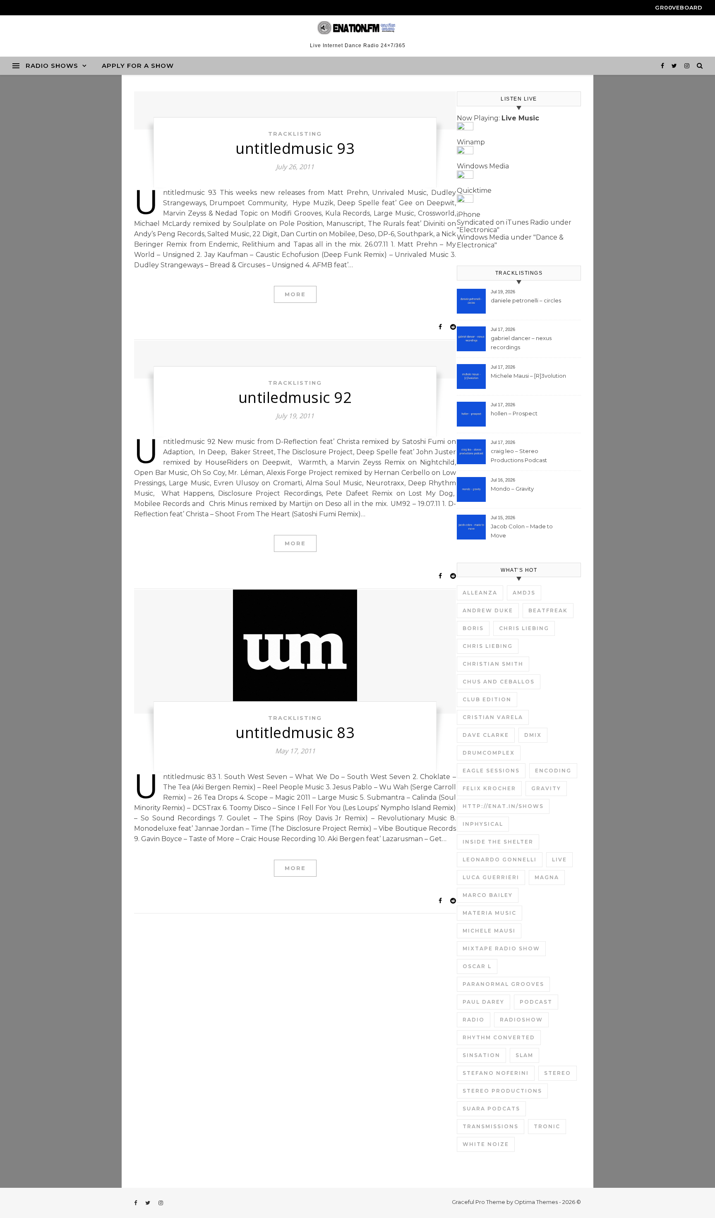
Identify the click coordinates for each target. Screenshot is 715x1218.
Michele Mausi (489, 931)
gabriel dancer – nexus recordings (521, 342)
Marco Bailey (488, 895)
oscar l (477, 966)
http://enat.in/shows (503, 806)
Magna (547, 877)
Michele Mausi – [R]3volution (528, 375)
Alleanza (480, 593)
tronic (547, 1126)
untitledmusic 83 (295, 732)
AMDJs (524, 593)
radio (474, 1020)
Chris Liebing (524, 628)
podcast (536, 1002)
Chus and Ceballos (499, 682)
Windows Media (483, 166)
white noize (486, 1144)
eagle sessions (491, 770)
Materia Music (489, 913)
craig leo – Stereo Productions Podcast (519, 455)
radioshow (521, 1020)
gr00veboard (679, 7)
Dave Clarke (486, 735)
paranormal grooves (503, 984)
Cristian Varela (493, 717)
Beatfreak (548, 610)
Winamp (471, 142)
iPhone (468, 214)
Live (559, 859)
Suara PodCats (491, 1108)
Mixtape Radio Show (501, 948)
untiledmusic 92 (295, 397)
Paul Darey (483, 1002)
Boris (473, 628)
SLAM (524, 1055)
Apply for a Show (138, 66)
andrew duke (488, 610)
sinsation (481, 1055)
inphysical (483, 824)
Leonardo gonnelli (500, 859)
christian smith (493, 664)
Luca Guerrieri (491, 877)
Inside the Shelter (498, 842)
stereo (557, 1073)
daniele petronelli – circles (526, 300)
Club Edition (487, 699)
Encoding (553, 770)
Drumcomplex (489, 753)
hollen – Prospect (514, 413)
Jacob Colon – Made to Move (522, 531)
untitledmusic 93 (295, 148)
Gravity (546, 788)
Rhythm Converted (499, 1037)
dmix (533, 735)
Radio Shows (52, 66)
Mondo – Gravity (512, 488)
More (295, 294)
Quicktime (474, 190)
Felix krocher (489, 788)
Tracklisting (295, 133)
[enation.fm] (357, 27)
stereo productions (502, 1091)
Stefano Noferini (496, 1073)
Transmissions (490, 1126)
